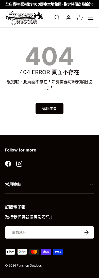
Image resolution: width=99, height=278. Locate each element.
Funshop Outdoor (29, 265)
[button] (79, 17)
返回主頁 (49, 108)
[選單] (90, 17)
